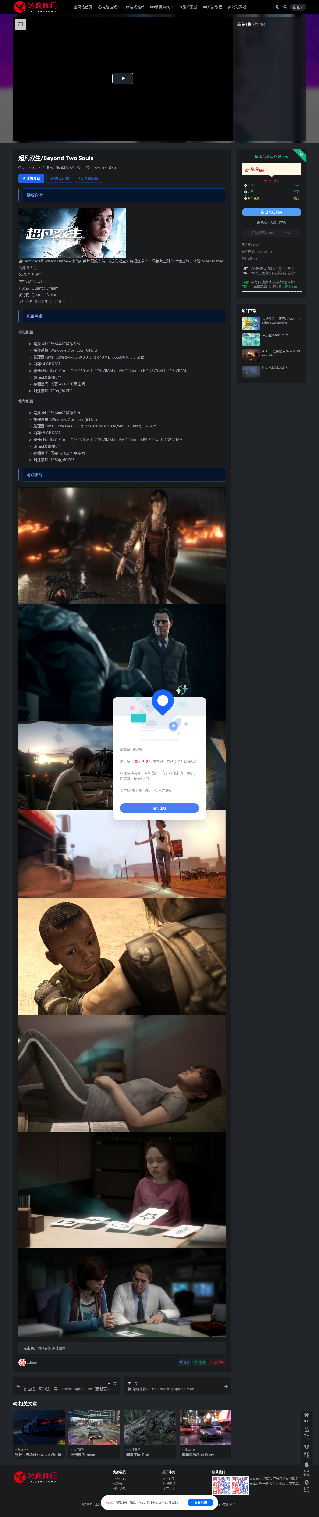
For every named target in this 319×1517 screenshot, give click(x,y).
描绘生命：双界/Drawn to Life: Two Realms (281, 320)
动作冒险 (53, 167)
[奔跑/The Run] (150, 1427)
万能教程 (214, 7)
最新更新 (189, 7)
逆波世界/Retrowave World (38, 1454)
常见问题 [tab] (62, 178)
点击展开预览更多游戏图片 (44, 1348)
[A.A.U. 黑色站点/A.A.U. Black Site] (251, 355)
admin (32, 1362)
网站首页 (84, 7)
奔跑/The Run (137, 1454)
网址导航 (119, 1488)
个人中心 (119, 1478)
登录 (300, 7)
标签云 (117, 1483)
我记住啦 (159, 808)
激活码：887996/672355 (274, 233)
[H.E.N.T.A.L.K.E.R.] (251, 372)
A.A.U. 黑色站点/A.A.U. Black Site (281, 353)
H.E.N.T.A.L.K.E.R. (275, 367)
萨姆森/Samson (83, 1454)
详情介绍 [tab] (33, 178)
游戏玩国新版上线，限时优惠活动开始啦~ (143, 1502)
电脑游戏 (109, 7)
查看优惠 (200, 1502)
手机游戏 (162, 7)
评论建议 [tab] (91, 178)
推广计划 (168, 1488)
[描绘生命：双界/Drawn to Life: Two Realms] (251, 323)
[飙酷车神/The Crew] (205, 1427)
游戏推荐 (137, 7)
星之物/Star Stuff (275, 335)
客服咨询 (168, 1483)
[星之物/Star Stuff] (251, 339)
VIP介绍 (168, 1478)
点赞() (219, 1362)
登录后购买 (273, 212)
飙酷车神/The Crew (198, 1454)
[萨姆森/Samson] (94, 1427)
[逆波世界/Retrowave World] (39, 1427)
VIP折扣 (273, 181)
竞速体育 (23, 1449)
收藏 (202, 1362)
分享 (186, 1362)
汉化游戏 (238, 7)
